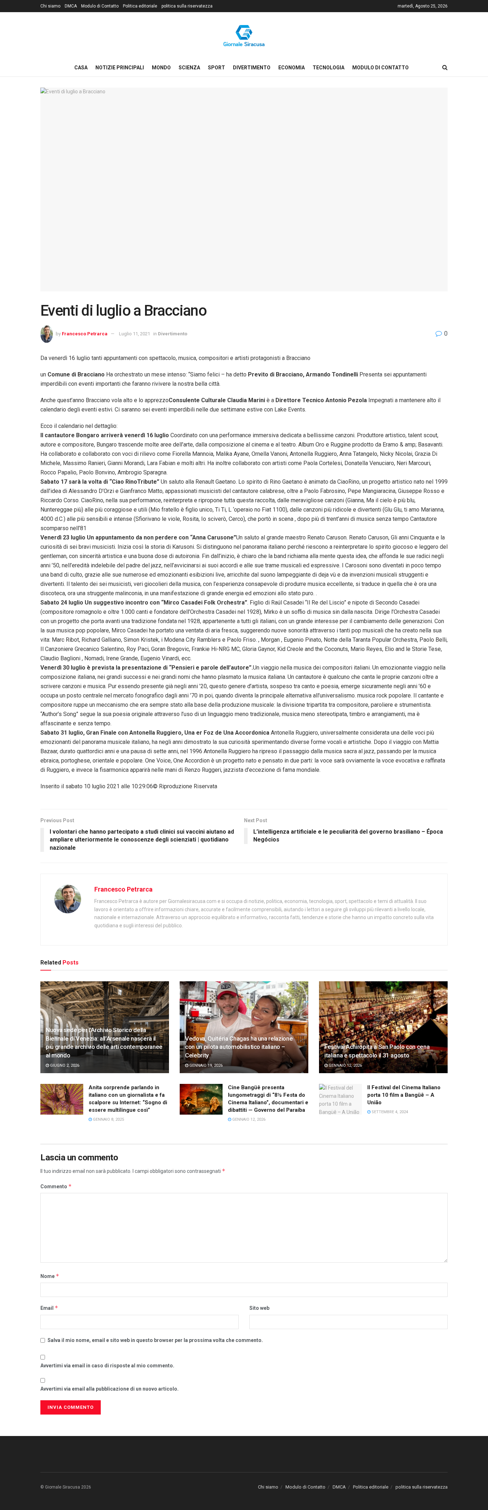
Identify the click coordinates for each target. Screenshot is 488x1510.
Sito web (259, 1308)
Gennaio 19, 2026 (205, 1065)
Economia (291, 67)
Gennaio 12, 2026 (345, 1065)
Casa (81, 67)
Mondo (161, 67)
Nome (49, 1276)
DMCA (71, 6)
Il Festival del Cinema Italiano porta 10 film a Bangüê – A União (403, 1095)
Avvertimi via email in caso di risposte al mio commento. (107, 1365)
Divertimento (251, 67)
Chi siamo (50, 6)
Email (49, 1307)
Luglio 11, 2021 (134, 333)
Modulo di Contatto (100, 6)
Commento (56, 1186)
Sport (216, 67)
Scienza (189, 67)
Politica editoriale (140, 6)
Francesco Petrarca (85, 333)
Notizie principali (119, 67)
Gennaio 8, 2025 (108, 1119)
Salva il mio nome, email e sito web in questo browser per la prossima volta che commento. (155, 1340)
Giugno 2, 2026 (64, 1065)
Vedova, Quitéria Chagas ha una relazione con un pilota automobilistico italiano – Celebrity (239, 1047)
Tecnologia (328, 67)
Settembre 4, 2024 (389, 1112)
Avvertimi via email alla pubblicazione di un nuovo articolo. (109, 1389)
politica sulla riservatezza (187, 6)
